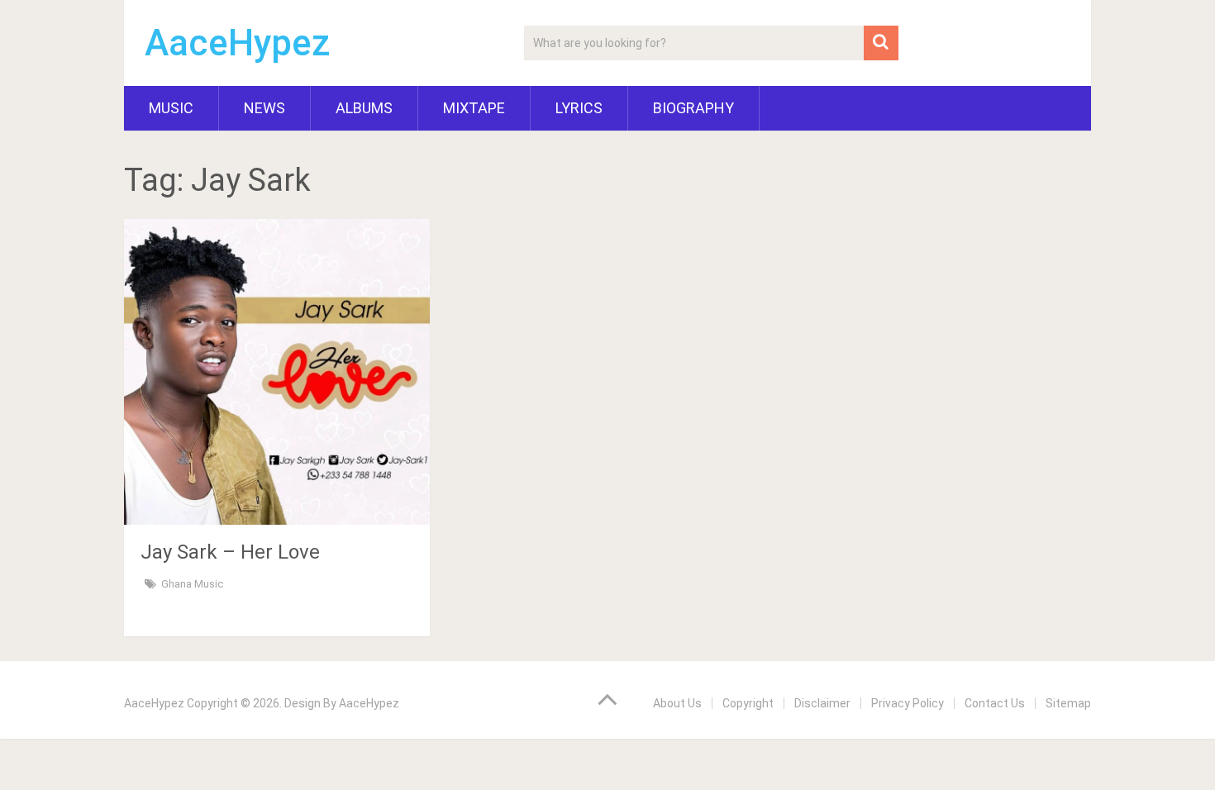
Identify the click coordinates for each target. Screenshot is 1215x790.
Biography (693, 108)
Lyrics (579, 108)
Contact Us (995, 703)
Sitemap (1068, 703)
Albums (364, 108)
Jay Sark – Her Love (230, 552)
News (264, 108)
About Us (677, 703)
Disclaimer (822, 703)
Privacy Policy (907, 703)
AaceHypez (238, 43)
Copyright (748, 703)
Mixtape (474, 108)
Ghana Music (192, 584)
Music (171, 108)
